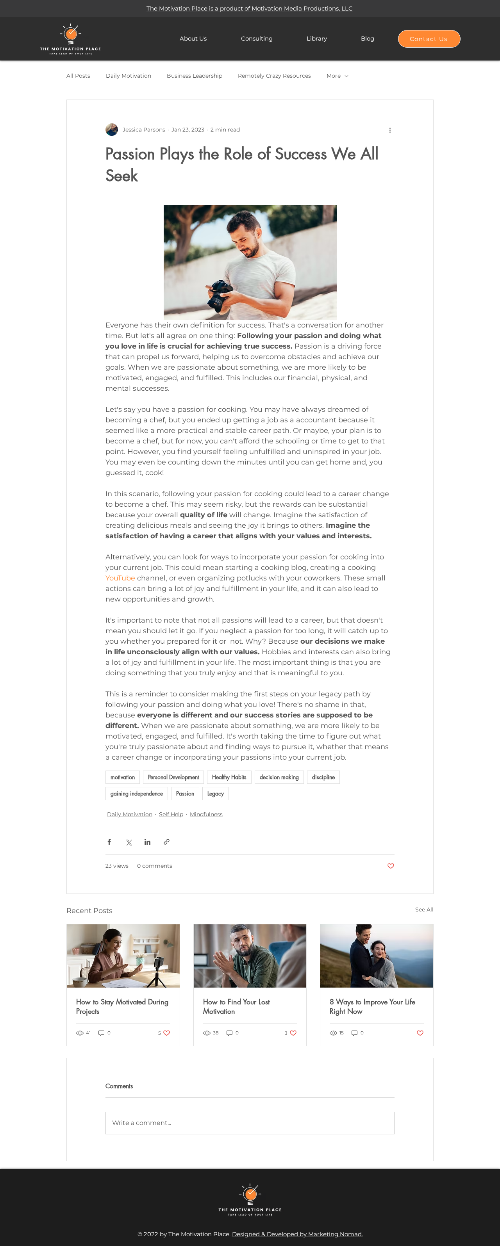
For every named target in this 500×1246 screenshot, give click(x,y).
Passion (185, 793)
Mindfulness (206, 814)
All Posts (78, 75)
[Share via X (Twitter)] (128, 842)
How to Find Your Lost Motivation (236, 1006)
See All (424, 909)
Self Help (171, 814)
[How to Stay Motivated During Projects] (123, 956)
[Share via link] (166, 842)
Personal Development (173, 777)
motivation (123, 777)
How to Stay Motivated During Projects (122, 1006)
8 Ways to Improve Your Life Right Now (372, 1006)
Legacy (215, 793)
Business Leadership (194, 75)
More (334, 75)
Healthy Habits (229, 777)
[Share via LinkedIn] (147, 842)
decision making (279, 777)
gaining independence (137, 793)
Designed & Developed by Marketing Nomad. (297, 1234)
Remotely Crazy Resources (274, 75)
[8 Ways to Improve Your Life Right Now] (376, 956)
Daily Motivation (128, 75)
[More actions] (390, 129)
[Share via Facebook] (109, 842)
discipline (323, 777)
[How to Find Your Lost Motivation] (250, 956)
